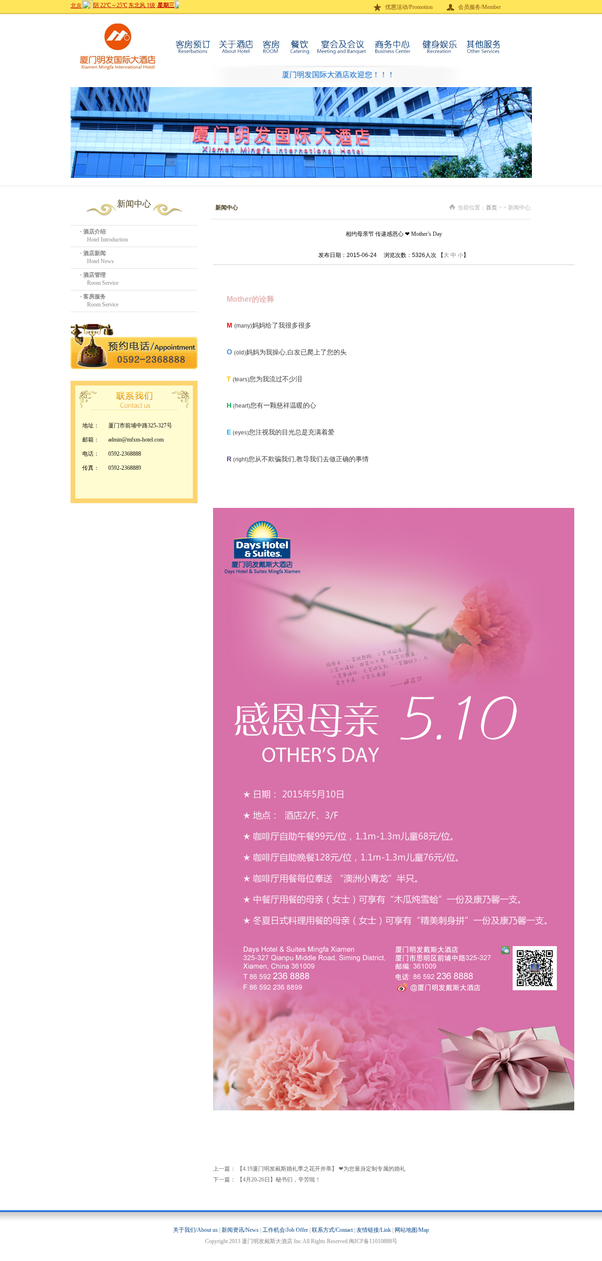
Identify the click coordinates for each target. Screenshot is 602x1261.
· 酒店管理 (93, 275)
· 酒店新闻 (93, 253)
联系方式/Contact (332, 1230)
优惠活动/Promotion (409, 7)
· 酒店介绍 (93, 231)
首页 (491, 207)
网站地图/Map (412, 1230)
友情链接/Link (373, 1230)
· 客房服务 (93, 296)
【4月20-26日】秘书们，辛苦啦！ (279, 1179)
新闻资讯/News (240, 1230)
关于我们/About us (195, 1230)
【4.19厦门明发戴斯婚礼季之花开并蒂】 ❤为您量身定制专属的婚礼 (321, 1168)
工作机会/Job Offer (285, 1230)
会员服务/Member (479, 7)
